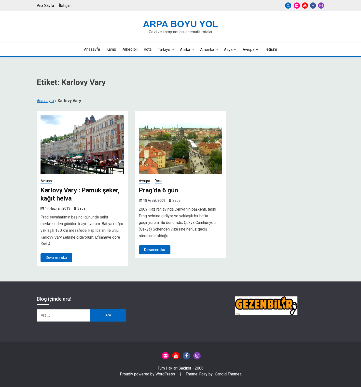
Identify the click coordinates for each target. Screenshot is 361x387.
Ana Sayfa (45, 5)
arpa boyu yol (180, 24)
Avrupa (248, 49)
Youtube (305, 5)
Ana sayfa (45, 100)
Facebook (313, 5)
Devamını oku (56, 258)
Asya (228, 49)
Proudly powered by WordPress (148, 374)
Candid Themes (228, 374)
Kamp (111, 49)
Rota (148, 49)
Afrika (185, 49)
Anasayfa (92, 49)
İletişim (65, 5)
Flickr (297, 5)
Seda (81, 208)
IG (321, 5)
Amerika (207, 49)
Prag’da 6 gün (158, 190)
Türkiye (164, 49)
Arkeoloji (130, 49)
